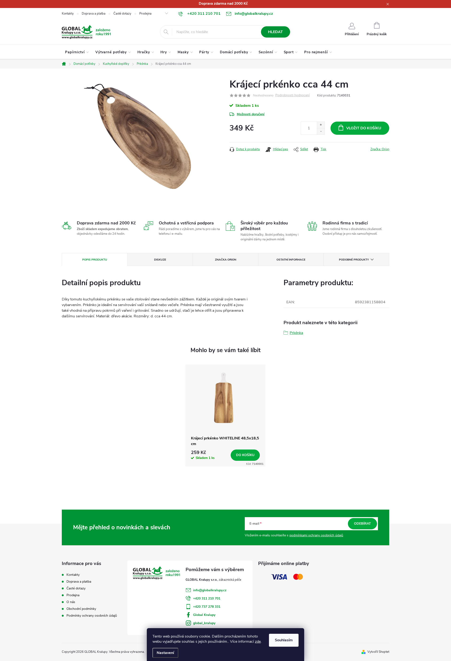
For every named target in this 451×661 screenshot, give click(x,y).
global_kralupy (204, 623)
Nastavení (165, 652)
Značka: (379, 149)
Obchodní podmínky (81, 609)
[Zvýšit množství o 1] (321, 125)
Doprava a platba (93, 14)
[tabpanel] (225, 415)
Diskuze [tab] (160, 259)
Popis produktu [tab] (94, 259)
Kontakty (68, 14)
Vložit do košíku (363, 128)
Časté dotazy (122, 14)
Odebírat (362, 523)
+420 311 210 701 (206, 598)
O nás (70, 602)
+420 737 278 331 (206, 606)
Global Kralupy (204, 615)
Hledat (275, 32)
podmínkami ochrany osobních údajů (316, 535)
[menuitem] (77, 52)
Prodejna (145, 14)
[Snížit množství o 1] (321, 131)
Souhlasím (284, 640)
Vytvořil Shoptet (378, 652)
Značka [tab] (225, 259)
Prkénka (296, 332)
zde (258, 641)
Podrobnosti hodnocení (292, 95)
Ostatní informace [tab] (290, 259)
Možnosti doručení (250, 114)
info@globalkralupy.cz (209, 590)
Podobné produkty (354, 259)
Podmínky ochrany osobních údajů (91, 615)
